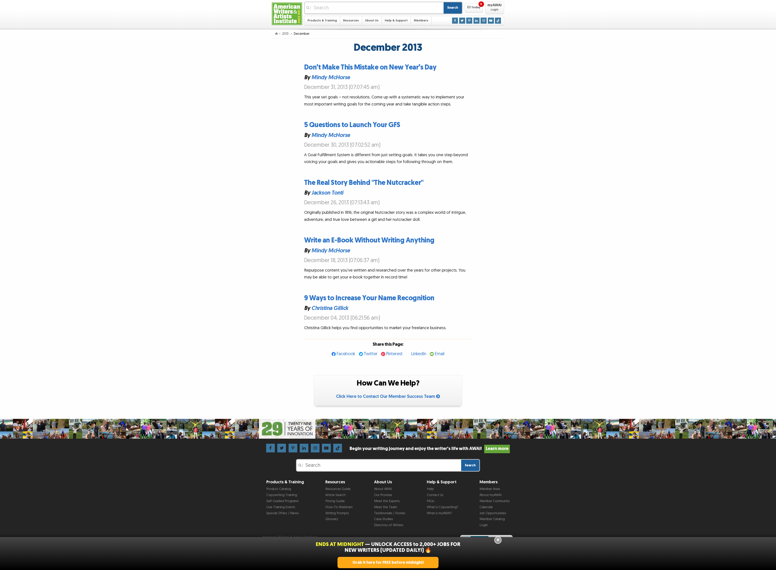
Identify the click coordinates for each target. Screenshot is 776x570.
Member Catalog (492, 519)
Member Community (495, 501)
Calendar (486, 507)
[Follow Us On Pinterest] (469, 20)
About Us (372, 20)
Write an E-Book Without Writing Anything (369, 240)
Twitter (370, 354)
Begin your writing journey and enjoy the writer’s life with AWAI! (429, 449)
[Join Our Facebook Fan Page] (455, 20)
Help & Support (396, 20)
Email (439, 354)
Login (484, 525)
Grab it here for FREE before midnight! (388, 562)
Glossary (331, 519)
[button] (474, 8)
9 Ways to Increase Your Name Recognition (369, 298)
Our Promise (383, 495)
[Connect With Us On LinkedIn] (476, 20)
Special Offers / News (282, 513)
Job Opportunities (493, 513)
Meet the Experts (387, 501)
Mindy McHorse (330, 77)
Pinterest (394, 354)
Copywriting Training (281, 495)
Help (430, 489)
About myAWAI (491, 495)
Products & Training (322, 20)
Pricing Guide (335, 501)
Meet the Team (385, 507)
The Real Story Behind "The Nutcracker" (364, 182)
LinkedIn (418, 354)
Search (452, 7)
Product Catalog (278, 489)
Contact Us (435, 495)
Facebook (345, 354)
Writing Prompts (337, 513)
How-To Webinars (339, 507)
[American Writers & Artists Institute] (287, 13)
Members (421, 20)
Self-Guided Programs (282, 501)
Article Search (335, 495)
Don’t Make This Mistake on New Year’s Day (370, 67)
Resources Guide (338, 489)
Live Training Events (280, 507)
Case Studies (383, 519)
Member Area (490, 489)
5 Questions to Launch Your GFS (352, 125)
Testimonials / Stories (389, 513)
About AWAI (383, 489)
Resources (351, 20)
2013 (285, 34)
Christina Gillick (329, 308)
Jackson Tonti (327, 193)
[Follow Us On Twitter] (462, 20)
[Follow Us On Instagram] (484, 20)
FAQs (430, 501)
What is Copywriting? (442, 507)
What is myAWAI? (439, 513)
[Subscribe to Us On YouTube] (491, 20)
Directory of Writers (388, 525)
